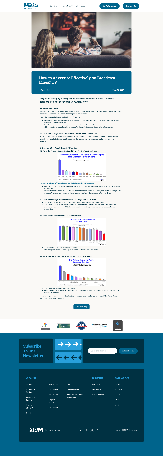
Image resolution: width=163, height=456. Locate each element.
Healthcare (96, 389)
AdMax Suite (54, 384)
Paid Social (53, 395)
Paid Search (53, 408)
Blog (117, 405)
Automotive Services (30, 390)
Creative (29, 413)
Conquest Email (73, 389)
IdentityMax (54, 389)
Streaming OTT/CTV (30, 406)
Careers (118, 395)
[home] (31, 6)
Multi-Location (98, 395)
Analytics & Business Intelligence (75, 396)
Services (29, 384)
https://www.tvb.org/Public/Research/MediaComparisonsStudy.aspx (67, 183)
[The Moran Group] (44, 430)
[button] (55, 6)
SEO (68, 384)
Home (117, 384)
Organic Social (52, 401)
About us (118, 389)
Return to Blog (81, 307)
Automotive (96, 384)
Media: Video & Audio (31, 398)
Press (117, 400)
